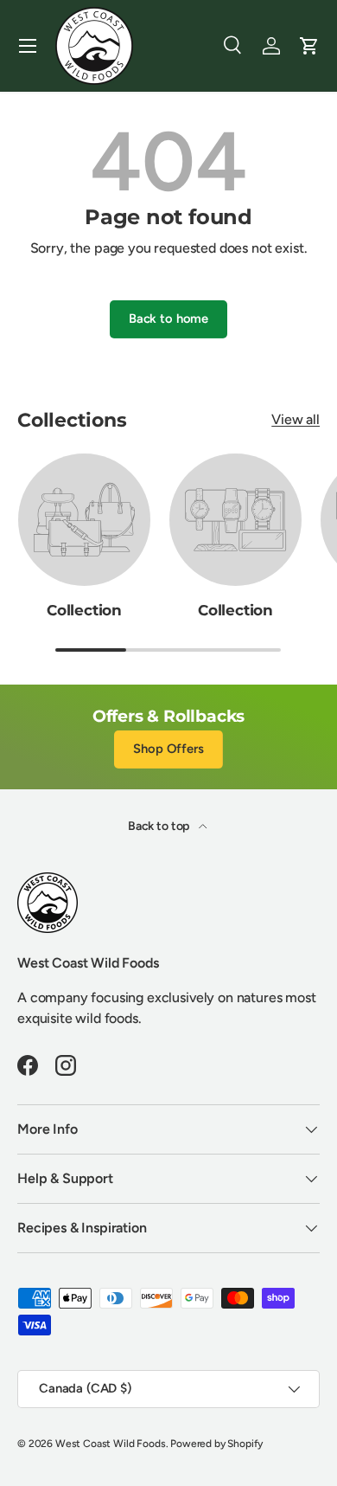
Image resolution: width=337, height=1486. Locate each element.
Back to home (168, 318)
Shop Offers (168, 748)
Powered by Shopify (216, 1444)
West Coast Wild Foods (110, 1444)
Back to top (160, 826)
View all (295, 419)
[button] (309, 46)
